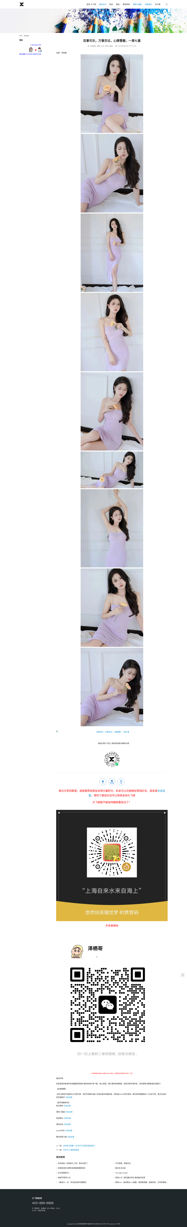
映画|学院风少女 (64, 1177)
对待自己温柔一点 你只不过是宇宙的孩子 (79, 1146)
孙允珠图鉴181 (63, 1173)
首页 (20, 36)
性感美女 (148, 4)
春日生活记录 (120, 1168)
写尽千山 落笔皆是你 (71, 1150)
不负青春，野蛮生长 (123, 1163)
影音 (111, 4)
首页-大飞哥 (91, 4)
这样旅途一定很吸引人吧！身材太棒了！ (73, 1163)
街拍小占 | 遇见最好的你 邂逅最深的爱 (130, 1177)
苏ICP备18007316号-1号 (100, 1224)
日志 (102, 46)
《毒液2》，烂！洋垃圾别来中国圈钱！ (73, 1182)
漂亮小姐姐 (137, 4)
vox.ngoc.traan (121, 1173)
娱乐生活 (102, 4)
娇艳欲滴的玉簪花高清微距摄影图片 (72, 1168)
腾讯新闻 (126, 4)
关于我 (157, 4)
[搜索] (167, 4)
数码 (118, 4)
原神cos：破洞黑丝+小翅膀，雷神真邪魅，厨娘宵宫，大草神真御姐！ (141, 1182)
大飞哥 (118, 1224)
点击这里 (68, 1097)
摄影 (98, 46)
